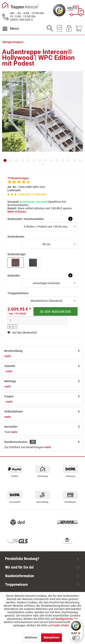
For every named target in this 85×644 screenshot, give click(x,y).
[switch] (76, 638)
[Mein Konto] (68, 29)
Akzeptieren (51, 637)
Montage (10, 381)
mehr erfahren (62, 625)
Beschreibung (13, 350)
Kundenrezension (19, 441)
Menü (14, 28)
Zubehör (9, 366)
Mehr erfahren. (17, 211)
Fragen (9, 396)
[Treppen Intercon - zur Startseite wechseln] (20, 5)
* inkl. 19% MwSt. (17, 313)
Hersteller (11, 426)
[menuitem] (10, 29)
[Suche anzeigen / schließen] (49, 29)
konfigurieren (64, 618)
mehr (7, 356)
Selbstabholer (13, 411)
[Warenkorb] (78, 29)
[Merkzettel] (58, 29)
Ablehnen (31, 637)
